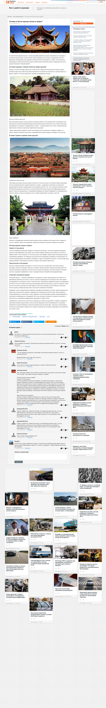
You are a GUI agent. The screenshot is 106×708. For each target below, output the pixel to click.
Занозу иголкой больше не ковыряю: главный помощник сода (82, 36)
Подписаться (83, 23)
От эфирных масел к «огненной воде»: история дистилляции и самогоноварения (90, 486)
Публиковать (18, 462)
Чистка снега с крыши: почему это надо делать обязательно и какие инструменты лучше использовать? (83, 319)
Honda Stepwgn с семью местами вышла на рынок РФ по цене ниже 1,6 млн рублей (65, 509)
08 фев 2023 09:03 (21, 366)
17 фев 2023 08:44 (19, 448)
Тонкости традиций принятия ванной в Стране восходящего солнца (83, 53)
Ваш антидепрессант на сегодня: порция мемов (38, 680)
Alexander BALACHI (22, 409)
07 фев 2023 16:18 (21, 359)
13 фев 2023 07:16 (21, 437)
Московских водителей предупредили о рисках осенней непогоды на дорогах (41, 614)
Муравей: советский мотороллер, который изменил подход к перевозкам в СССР (83, 448)
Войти (101, 1)
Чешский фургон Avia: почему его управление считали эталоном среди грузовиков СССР (40, 563)
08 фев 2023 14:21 (21, 405)
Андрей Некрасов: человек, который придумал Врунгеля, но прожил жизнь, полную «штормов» (16, 540)
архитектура (16, 316)
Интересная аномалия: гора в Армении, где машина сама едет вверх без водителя (40, 484)
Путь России (75, 87)
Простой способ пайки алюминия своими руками (63, 589)
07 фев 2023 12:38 (19, 346)
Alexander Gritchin (22, 350)
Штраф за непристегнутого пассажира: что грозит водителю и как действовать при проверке (89, 566)
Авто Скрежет (76, 413)
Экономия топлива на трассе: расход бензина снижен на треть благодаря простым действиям (15, 568)
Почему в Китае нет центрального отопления (81, 434)
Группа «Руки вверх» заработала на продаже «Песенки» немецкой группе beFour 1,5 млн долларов (82, 79)
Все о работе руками (19, 7)
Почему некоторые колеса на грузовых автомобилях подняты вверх (82, 263)
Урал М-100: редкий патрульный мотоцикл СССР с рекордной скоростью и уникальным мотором (65, 671)
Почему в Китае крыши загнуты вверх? (34, 16)
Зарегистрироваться (93, 1)
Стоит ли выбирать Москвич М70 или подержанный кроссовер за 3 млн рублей (89, 674)
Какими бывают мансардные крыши (82, 214)
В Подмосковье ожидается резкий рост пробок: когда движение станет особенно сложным (89, 623)
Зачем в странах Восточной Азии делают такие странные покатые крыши (82, 185)
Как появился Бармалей (63, 699)
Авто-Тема (75, 271)
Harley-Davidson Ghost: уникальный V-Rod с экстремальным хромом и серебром (15, 625)
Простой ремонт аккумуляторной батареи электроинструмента (81, 32)
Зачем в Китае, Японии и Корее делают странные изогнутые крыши (83, 156)
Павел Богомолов (20, 341)
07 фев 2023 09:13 (19, 337)
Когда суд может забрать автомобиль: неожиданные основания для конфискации (15, 595)
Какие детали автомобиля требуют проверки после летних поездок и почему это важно (40, 642)
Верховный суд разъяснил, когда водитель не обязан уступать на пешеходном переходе (88, 595)
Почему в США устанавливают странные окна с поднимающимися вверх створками (83, 376)
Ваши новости (76, 354)
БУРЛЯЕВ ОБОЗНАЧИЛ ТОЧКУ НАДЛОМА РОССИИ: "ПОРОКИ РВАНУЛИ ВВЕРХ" (83, 346)
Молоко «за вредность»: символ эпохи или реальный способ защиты (15, 509)
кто (48, 316)
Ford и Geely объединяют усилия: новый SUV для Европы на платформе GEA (65, 644)
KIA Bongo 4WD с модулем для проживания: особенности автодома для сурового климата (65, 563)
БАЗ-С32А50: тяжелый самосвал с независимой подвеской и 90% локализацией (16, 655)
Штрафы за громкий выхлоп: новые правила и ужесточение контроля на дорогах (65, 535)
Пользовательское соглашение (81, 58)
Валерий (17, 441)
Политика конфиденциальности (81, 59)
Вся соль (10, 16)
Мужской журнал (84, 494)
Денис (16, 332)
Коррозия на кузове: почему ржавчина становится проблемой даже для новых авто (82, 405)
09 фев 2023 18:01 (21, 417)
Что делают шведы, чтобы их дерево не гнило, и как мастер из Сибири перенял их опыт (82, 41)
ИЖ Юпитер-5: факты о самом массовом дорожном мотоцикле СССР (41, 535)
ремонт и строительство (30, 316)
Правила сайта (77, 60)
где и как (42, 316)
